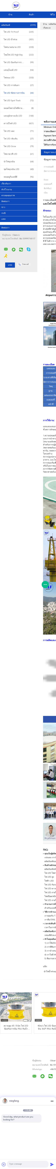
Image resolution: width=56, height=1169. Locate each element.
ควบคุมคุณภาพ (8, 196)
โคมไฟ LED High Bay (19, 55)
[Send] (52, 1164)
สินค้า (31, 15)
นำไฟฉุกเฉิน (19, 162)
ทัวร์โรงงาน (6, 190)
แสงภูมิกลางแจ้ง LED (19, 116)
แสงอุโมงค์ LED (19, 70)
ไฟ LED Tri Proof (19, 32)
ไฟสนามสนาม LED (19, 47)
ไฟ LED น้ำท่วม (19, 40)
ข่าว (3, 207)
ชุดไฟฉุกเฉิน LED (19, 169)
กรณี (3, 213)
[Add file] (4, 1164)
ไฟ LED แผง (19, 131)
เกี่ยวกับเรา (6, 184)
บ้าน (10, 15)
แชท (3, 219)
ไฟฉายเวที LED (19, 154)
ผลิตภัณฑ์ (18, 25)
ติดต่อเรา (5, 201)
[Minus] (52, 1101)
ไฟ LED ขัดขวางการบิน (19, 93)
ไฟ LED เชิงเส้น (19, 139)
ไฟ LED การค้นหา (19, 85)
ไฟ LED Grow (19, 146)
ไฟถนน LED (19, 78)
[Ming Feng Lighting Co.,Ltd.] (6, 249)
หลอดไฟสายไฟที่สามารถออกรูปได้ (19, 108)
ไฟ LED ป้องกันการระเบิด (19, 62)
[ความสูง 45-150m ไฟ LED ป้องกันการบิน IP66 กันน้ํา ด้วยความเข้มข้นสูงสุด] (16, 1008)
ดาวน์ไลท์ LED (19, 124)
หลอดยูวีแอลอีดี (19, 177)
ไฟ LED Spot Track (19, 101)
